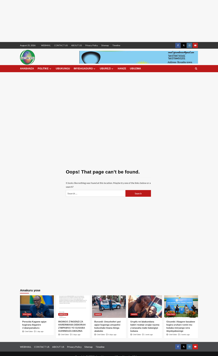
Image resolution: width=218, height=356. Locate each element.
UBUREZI (105, 68)
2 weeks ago (185, 334)
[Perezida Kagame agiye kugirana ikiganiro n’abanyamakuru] (37, 306)
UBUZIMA (135, 68)
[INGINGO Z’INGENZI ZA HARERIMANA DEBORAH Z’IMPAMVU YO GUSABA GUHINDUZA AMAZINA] (73, 306)
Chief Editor (29, 331)
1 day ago (39, 331)
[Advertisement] (89, 21)
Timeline (116, 45)
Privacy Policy (91, 45)
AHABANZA (27, 68)
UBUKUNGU (63, 68)
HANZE (122, 68)
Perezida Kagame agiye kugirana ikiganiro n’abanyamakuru (34, 324)
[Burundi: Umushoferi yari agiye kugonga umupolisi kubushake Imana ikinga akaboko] (109, 306)
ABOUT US (76, 45)
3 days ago (76, 334)
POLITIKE (43, 68)
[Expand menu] (50, 68)
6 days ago (112, 334)
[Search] (196, 68)
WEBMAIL (46, 45)
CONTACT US (61, 45)
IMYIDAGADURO (83, 68)
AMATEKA (63, 314)
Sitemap (105, 45)
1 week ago (148, 334)
